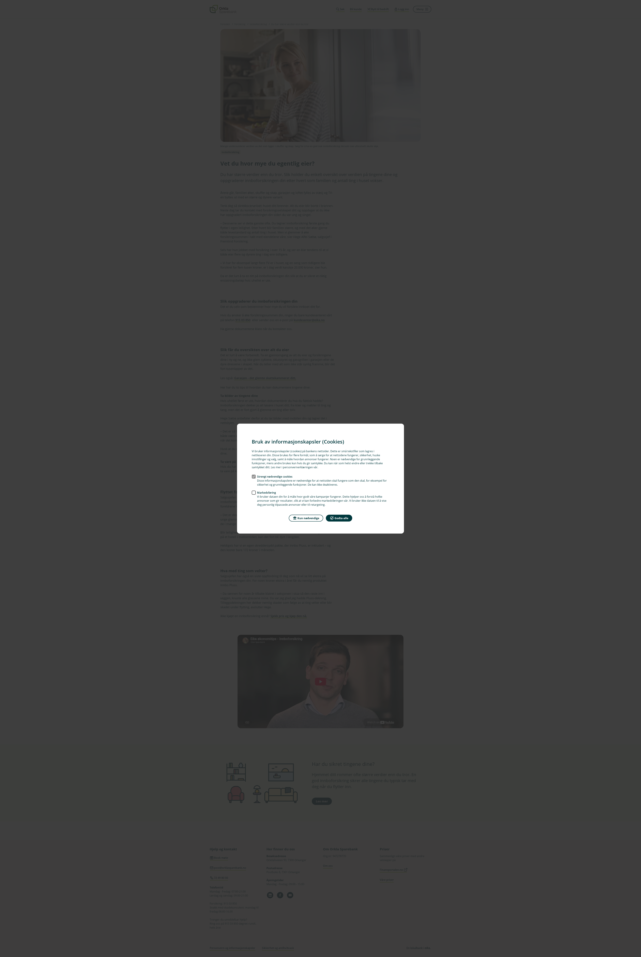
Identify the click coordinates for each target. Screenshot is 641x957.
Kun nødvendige (308, 518)
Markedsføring (266, 492)
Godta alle (341, 518)
